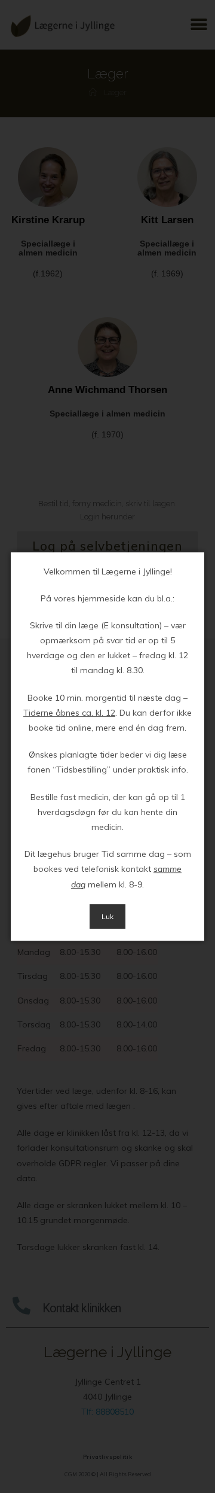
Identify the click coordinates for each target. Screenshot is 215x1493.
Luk (107, 916)
